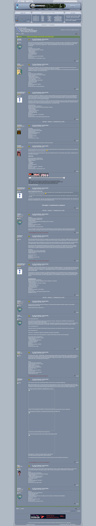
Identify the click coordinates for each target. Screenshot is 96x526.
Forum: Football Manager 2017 (26, 29)
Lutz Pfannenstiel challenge (33, 184)
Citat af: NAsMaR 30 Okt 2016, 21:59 (35, 191)
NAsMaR (19, 145)
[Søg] (69, 9)
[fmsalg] (48, 518)
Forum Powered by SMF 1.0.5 (64, 524)
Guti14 (18, 352)
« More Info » (68, 522)
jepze (18, 465)
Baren (49, 19)
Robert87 (74, 20)
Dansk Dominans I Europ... (58, 17)
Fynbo (18, 315)
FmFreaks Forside (22, 28)
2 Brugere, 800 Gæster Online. (59, 1)
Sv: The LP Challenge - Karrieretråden (40, 39)
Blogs (49, 17)
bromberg (42, 16)
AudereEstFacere (21, 92)
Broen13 (42, 18)
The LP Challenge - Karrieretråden (29, 31)
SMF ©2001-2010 (72, 524)
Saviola (19, 301)
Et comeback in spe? (58, 16)
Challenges (49, 20)
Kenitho (42, 17)
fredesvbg (19, 125)
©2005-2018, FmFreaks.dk (30, 524)
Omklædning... (49, 16)
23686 (79, 15)
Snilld (43, 19)
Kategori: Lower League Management (28, 30)
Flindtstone (19, 235)
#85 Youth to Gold (58, 18)
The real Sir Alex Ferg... (58, 20)
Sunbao (19, 213)
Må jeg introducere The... (58, 19)
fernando (19, 39)
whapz (18, 64)
